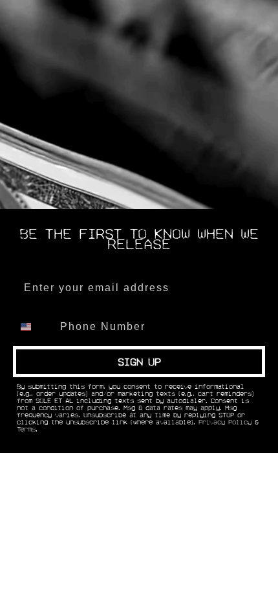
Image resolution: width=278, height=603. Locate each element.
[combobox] (34, 326)
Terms (26, 429)
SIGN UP (139, 361)
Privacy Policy (224, 422)
